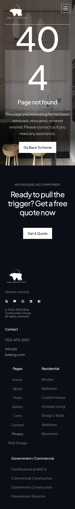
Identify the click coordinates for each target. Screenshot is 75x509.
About (17, 388)
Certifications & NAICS (29, 469)
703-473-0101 (17, 340)
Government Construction (31, 487)
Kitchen (48, 379)
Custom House (53, 397)
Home (17, 379)
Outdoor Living (53, 406)
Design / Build (53, 415)
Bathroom (49, 388)
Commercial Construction (31, 478)
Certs (17, 415)
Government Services (28, 496)
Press (17, 397)
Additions (49, 424)
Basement (50, 433)
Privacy (17, 434)
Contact (17, 425)
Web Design (17, 443)
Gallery (17, 406)
